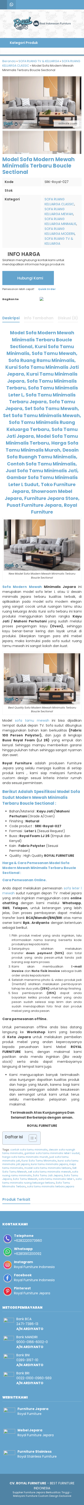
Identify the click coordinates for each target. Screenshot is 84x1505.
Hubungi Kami (29, 278)
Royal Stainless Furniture (37, 1456)
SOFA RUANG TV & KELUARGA (59, 241)
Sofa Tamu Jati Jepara (48, 1175)
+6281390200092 (27, 1253)
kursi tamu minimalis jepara (49, 1164)
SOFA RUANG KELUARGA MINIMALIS (60, 221)
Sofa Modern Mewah (22, 586)
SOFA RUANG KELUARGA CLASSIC (59, 201)
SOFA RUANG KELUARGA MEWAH (59, 211)
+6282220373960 (28, 1240)
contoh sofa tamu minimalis (29, 1149)
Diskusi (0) (68, 318)
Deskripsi (11, 318)
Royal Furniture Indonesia (34, 1267)
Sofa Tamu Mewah (25, 1179)
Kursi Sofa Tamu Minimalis (38, 1160)
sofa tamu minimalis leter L (56, 1179)
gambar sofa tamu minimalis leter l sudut (52, 1153)
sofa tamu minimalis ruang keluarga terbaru (42, 1181)
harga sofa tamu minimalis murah (25, 1157)
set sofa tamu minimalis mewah (49, 1172)
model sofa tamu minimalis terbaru (47, 1168)
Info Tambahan (38, 318)
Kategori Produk (23, 42)
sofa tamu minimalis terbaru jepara (50, 1186)
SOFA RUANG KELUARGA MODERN (60, 231)
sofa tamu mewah (32, 720)
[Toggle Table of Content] (30, 1138)
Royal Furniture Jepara (32, 1293)
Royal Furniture (30, 1413)
